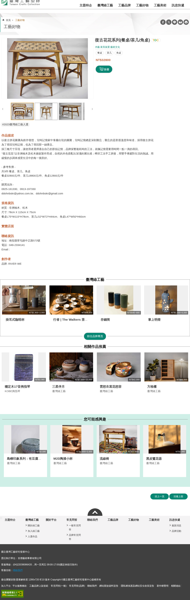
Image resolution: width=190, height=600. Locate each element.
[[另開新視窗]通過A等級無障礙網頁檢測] (12, 594)
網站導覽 (119, 5)
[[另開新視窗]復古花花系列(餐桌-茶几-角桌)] (47, 68)
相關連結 (175, 586)
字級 (185, 5)
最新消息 (176, 525)
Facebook (163, 22)
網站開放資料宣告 (108, 586)
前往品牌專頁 (95, 336)
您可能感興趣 (95, 419)
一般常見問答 (75, 527)
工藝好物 (142, 12)
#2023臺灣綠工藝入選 (15, 124)
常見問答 (71, 519)
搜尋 (178, 5)
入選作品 (32, 536)
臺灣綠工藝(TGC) (156, 40)
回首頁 (108, 5)
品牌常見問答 (75, 537)
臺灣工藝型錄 (20, 9)
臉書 (106, 69)
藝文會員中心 (145, 5)
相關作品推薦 (95, 347)
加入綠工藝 (34, 531)
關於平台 (97, 5)
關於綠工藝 (34, 525)
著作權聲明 (162, 586)
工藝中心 (130, 5)
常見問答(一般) (58, 586)
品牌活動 (176, 531)
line (174, 22)
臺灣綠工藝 (105, 12)
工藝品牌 (124, 12)
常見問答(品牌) (77, 586)
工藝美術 (160, 12)
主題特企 (86, 12)
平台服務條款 (19, 586)
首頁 (8, 20)
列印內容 (186, 22)
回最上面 (178, 496)
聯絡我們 (92, 519)
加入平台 (6, 586)
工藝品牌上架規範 (38, 586)
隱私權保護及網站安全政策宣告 (137, 586)
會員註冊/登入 (166, 5)
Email (180, 22)
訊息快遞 (178, 12)
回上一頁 (159, 496)
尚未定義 (95, 511)
